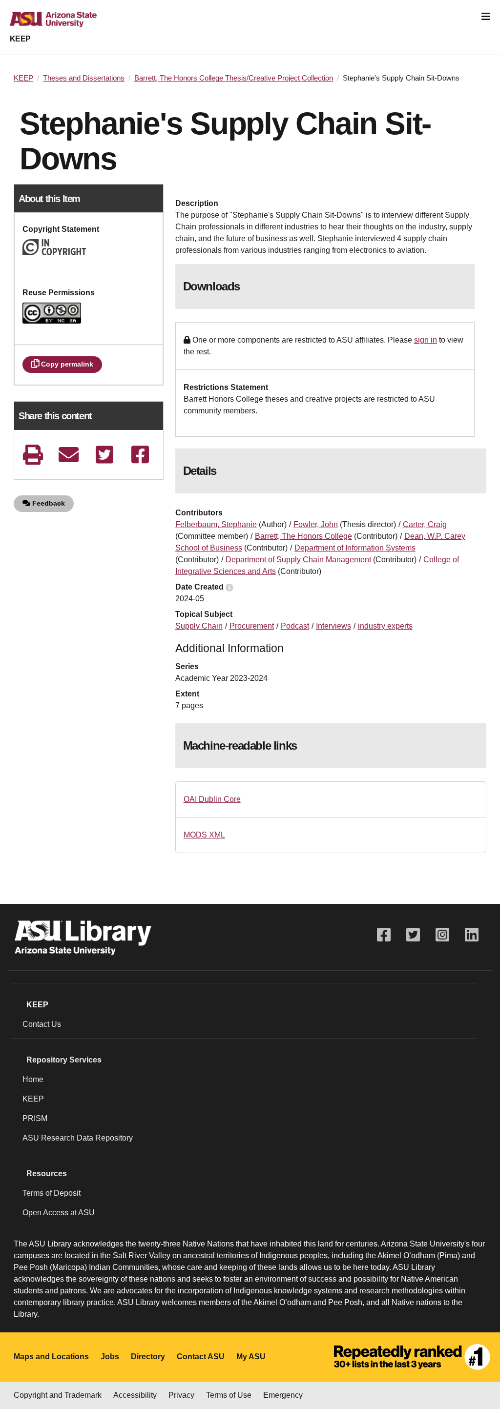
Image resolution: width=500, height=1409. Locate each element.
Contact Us (41, 1024)
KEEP (20, 39)
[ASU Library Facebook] (383, 934)
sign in (425, 340)
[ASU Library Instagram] (442, 934)
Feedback (47, 503)
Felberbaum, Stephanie (216, 524)
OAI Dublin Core (212, 799)
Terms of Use (228, 1395)
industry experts (385, 626)
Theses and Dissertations (84, 78)
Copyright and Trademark (58, 1395)
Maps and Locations (51, 1356)
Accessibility (135, 1395)
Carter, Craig (425, 524)
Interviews (333, 626)
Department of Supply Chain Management (298, 559)
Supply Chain (199, 626)
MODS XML (204, 835)
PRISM (34, 1118)
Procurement (251, 626)
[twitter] (104, 455)
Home (32, 1079)
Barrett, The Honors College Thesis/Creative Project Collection (233, 78)
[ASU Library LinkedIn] (471, 934)
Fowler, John (315, 524)
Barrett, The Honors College (303, 536)
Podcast (295, 626)
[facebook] (140, 455)
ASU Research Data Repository (77, 1138)
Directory (148, 1356)
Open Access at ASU (58, 1212)
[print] (33, 455)
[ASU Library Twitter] (413, 934)
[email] (68, 455)
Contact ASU (201, 1356)
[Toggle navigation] (485, 16)
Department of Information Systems (355, 548)
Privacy (181, 1395)
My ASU (251, 1356)
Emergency (283, 1395)
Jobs (110, 1356)
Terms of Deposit (51, 1193)
